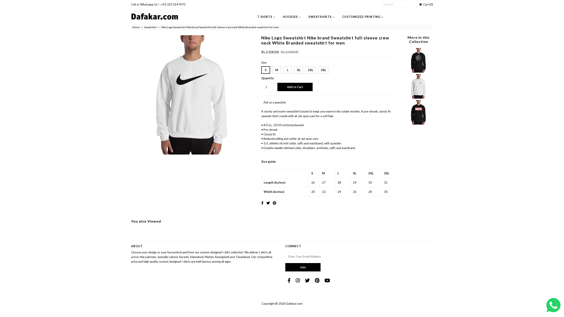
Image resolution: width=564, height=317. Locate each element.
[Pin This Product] (274, 203)
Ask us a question (274, 102)
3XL (323, 70)
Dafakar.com (294, 303)
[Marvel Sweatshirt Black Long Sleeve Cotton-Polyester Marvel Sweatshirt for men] (418, 123)
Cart (427, 4)
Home (136, 27)
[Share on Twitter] (268, 203)
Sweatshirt (150, 27)
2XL (310, 70)
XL (299, 70)
